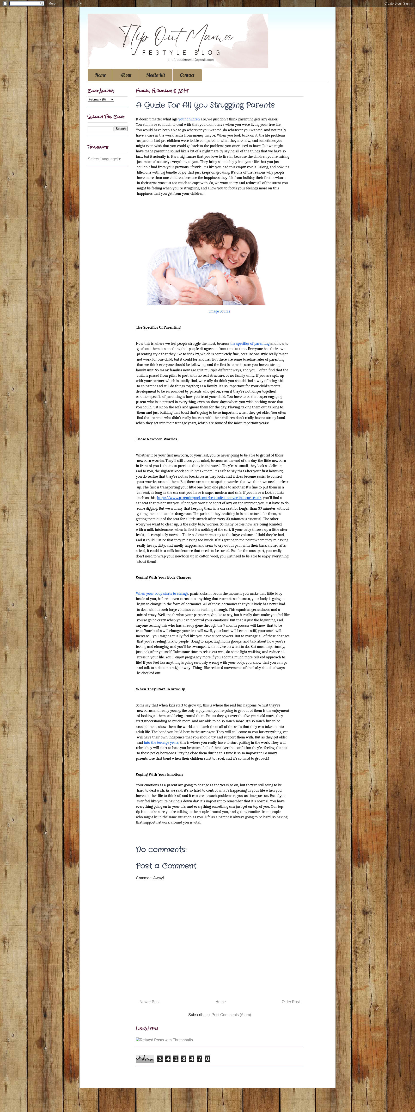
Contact (187, 75)
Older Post (291, 1002)
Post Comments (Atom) (231, 1015)
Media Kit (155, 75)
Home (100, 75)
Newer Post (149, 1002)
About (126, 75)
